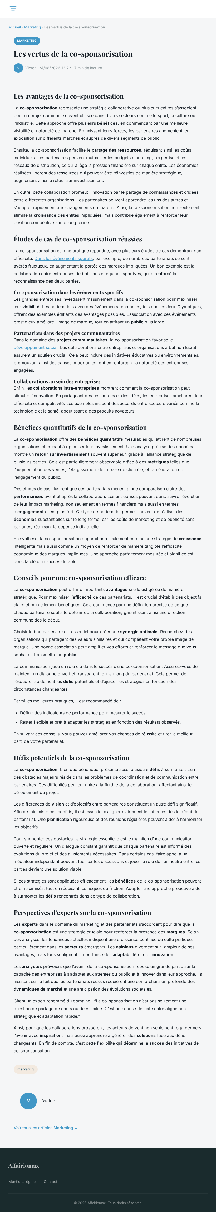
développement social (35, 347)
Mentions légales (22, 1181)
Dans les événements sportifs (64, 258)
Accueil (14, 27)
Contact (50, 1181)
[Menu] (202, 9)
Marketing (32, 27)
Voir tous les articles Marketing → (46, 1127)
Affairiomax (23, 1165)
